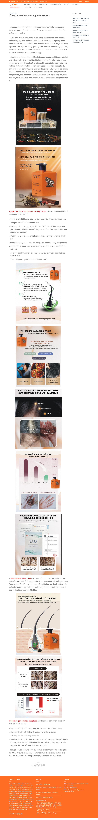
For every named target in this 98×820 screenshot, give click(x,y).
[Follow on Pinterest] (21, 814)
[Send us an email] (18, 814)
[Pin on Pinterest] (41, 765)
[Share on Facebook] (33, 765)
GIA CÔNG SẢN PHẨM (55, 4)
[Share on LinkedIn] (44, 765)
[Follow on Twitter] (15, 814)
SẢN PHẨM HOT (43, 4)
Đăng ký (80, 1)
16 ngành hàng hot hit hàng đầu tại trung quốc (80, 31)
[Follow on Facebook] (10, 814)
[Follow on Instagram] (13, 814)
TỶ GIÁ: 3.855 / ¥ (38, 7)
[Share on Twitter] (35, 765)
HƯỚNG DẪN (75, 4)
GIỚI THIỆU (27, 4)
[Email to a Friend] (38, 765)
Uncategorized (13, 13)
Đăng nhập (87, 1)
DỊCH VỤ (34, 4)
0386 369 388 (16, 1)
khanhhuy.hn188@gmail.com (31, 1)
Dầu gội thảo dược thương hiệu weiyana (80, 26)
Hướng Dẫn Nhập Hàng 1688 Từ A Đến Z (81, 36)
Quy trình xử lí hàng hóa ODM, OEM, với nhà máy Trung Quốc (81, 20)
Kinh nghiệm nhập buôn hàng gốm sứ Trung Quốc (81, 41)
